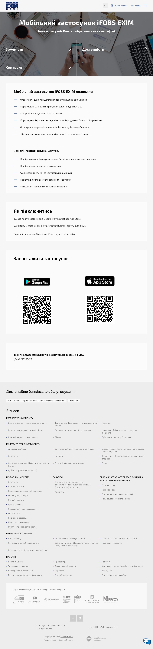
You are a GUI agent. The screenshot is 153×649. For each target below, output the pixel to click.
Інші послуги (14, 513)
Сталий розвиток (63, 575)
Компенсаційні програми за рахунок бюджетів (119, 431)
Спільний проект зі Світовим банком (119, 538)
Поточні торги (108, 485)
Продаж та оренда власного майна (119, 494)
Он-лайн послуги (16, 500)
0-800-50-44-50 (103, 627)
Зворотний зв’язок (17, 449)
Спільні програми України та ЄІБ (23, 543)
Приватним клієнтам (17, 477)
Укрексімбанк (67, 636)
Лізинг (58, 437)
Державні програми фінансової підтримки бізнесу (28, 464)
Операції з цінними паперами (22, 509)
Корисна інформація (18, 518)
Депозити (13, 456)
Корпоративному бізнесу (19, 418)
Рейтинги (106, 562)
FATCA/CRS (107, 570)
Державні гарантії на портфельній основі (27, 550)
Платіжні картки (16, 486)
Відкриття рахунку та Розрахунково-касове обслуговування (123, 450)
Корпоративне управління (20, 570)
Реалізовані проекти (112, 543)
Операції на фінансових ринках (23, 437)
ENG (135, 5)
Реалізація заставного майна (116, 499)
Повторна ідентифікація (19, 522)
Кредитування (15, 504)
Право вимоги (108, 490)
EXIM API (74, 400)
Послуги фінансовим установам (70, 538)
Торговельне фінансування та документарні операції (76, 424)
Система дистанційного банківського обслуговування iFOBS (36, 400)
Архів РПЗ (59, 492)
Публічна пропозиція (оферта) (116, 437)
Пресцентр (60, 562)
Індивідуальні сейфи (18, 495)
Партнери (59, 570)
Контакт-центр (15, 562)
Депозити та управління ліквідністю (25, 430)
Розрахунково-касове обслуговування (73, 430)
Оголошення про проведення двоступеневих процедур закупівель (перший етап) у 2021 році (73, 485)
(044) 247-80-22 (23, 359)
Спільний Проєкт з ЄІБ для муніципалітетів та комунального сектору (76, 544)
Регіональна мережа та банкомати (25, 575)
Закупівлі (58, 477)
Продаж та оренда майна (114, 575)
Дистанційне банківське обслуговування (27, 423)
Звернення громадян (18, 566)
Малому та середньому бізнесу (23, 444)
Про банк (11, 557)
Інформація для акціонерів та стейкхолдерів (123, 566)
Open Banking (14, 538)
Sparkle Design (66, 640)
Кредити (106, 423)
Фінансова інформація (65, 566)
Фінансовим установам (19, 533)
